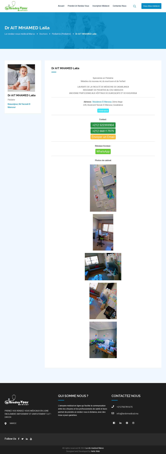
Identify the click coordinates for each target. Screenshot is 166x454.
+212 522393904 (103, 125)
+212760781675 (119, 407)
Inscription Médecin (100, 6)
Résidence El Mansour (101, 102)
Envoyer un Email (103, 137)
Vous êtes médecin (151, 6)
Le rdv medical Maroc (94, 448)
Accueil (61, 6)
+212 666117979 (103, 131)
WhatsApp (103, 151)
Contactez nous (119, 6)
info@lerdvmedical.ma (119, 413)
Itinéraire (103, 110)
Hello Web (95, 451)
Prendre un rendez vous (78, 6)
